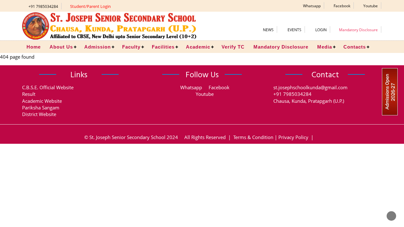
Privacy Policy (293, 137)
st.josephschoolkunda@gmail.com (310, 87)
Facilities (163, 46)
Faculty (131, 46)
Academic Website (42, 101)
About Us (61, 46)
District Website (39, 114)
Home (34, 46)
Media (324, 46)
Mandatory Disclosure (280, 46)
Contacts (354, 46)
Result (28, 94)
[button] (309, 5)
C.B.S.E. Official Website (48, 87)
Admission (97, 46)
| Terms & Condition (250, 137)
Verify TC (233, 46)
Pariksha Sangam (40, 107)
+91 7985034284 (43, 6)
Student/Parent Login (90, 6)
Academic (198, 46)
